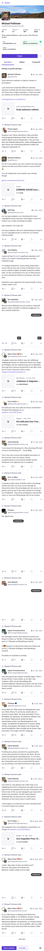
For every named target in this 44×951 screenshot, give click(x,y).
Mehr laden (22, 939)
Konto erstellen (9, 948)
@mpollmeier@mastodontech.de (12, 26)
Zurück (7, 3)
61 (13, 32)
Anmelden (22, 948)
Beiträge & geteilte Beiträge (11, 69)
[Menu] (40, 56)
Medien (22, 62)
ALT (19, 338)
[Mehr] (41, 118)
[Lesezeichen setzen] (31, 118)
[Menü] (40, 948)
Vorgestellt (36, 62)
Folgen (19, 56)
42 (3, 32)
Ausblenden (36, 315)
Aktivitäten (8, 62)
